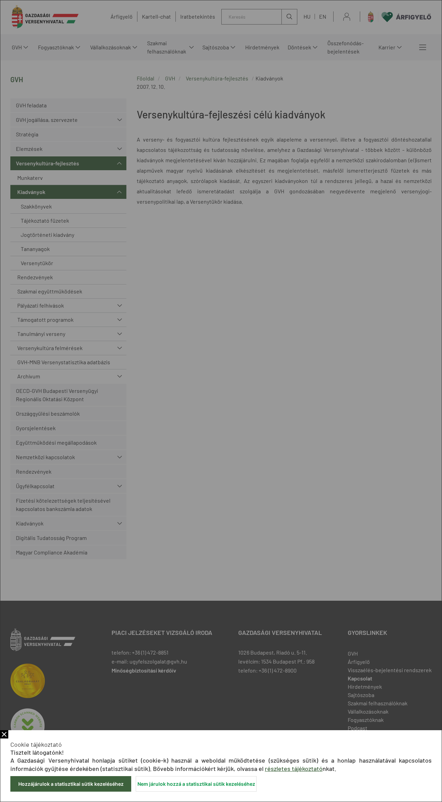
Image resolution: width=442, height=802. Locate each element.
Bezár (4, 734)
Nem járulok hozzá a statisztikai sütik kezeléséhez (196, 784)
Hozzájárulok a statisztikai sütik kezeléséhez (71, 784)
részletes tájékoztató (294, 768)
